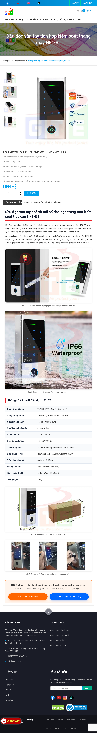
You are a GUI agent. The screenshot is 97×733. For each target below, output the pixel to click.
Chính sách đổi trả (58, 640)
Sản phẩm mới (19, 61)
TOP (48, 612)
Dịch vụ (54, 20)
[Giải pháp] (50, 19)
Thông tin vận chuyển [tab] (33, 202)
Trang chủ (10, 680)
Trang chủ (9, 20)
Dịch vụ (9, 695)
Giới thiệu (19, 20)
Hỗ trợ (62, 20)
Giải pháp (9, 700)
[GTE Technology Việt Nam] (8, 11)
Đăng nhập (87, 3)
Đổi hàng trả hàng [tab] (52, 202)
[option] (10, 78)
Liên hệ (78, 20)
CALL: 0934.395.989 (28, 597)
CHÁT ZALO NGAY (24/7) (69, 597)
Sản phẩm (10, 685)
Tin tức (8, 690)
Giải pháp (44, 20)
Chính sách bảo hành (59, 645)
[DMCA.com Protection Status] (58, 707)
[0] (82, 11)
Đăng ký (75, 3)
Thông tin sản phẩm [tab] (13, 202)
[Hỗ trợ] (67, 19)
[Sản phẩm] (38, 19)
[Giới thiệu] (26, 19)
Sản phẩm (32, 20)
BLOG (71, 20)
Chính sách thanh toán (60, 630)
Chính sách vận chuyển (60, 635)
